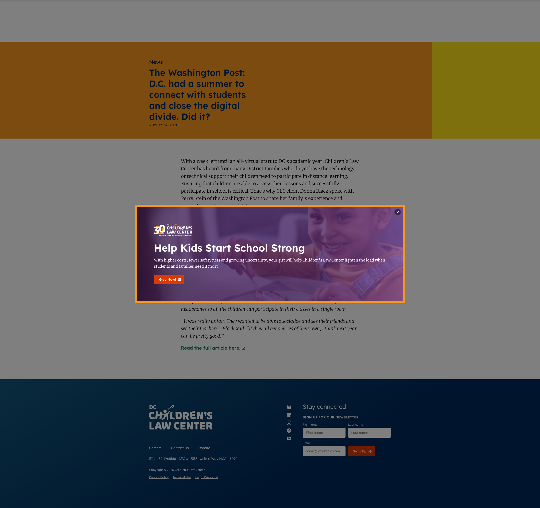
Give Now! (167, 279)
